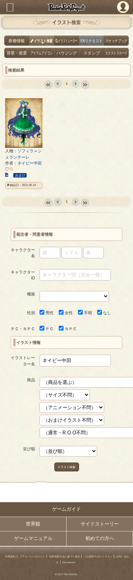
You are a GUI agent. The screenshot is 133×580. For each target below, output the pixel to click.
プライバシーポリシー (32, 556)
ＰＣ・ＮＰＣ (23, 329)
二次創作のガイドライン (98, 556)
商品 (31, 380)
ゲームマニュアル (33, 538)
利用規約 (10, 556)
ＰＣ (49, 329)
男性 (49, 313)
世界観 (33, 524)
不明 (87, 313)
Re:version (68, 562)
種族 (31, 294)
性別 (31, 313)
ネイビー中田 (29, 163)
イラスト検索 (66, 467)
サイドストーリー (100, 524)
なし (106, 313)
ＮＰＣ (70, 329)
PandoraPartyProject (66, 7)
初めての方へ (99, 538)
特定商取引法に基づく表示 (64, 556)
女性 (68, 313)
